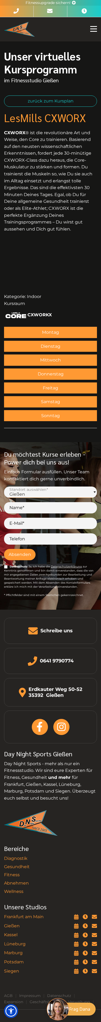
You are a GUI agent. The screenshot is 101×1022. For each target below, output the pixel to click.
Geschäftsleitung (46, 1001)
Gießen (12, 925)
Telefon (17, 538)
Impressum (30, 995)
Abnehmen (16, 883)
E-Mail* (16, 523)
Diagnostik (15, 858)
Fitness (12, 874)
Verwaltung (79, 1001)
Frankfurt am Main (24, 916)
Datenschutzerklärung (66, 566)
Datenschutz (59, 995)
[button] (11, 1011)
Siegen (11, 971)
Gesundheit (17, 866)
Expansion (13, 1001)
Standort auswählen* (28, 489)
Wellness (13, 891)
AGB (8, 995)
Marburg (13, 952)
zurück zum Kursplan (51, 101)
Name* (16, 507)
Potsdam (14, 961)
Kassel (11, 934)
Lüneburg (15, 943)
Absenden (20, 554)
